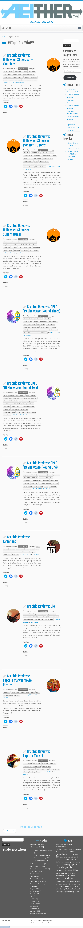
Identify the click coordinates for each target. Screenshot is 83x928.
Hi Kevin (72, 873)
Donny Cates (18, 71)
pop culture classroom (28, 406)
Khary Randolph (50, 324)
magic (63, 881)
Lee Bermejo (35, 327)
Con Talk (32, 874)
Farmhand (12, 549)
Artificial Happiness (35, 866)
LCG (73, 878)
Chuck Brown (49, 153)
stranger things (49, 619)
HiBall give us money (67, 871)
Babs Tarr (33, 475)
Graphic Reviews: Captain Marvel (36, 753)
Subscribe (70, 77)
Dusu (49, 318)
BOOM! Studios (35, 153)
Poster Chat (33, 899)
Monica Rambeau (54, 769)
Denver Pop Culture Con (30, 398)
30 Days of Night (8, 71)
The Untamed (53, 330)
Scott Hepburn (27, 772)
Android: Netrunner (72, 847)
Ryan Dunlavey (15, 409)
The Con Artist (20, 412)
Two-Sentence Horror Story (38, 914)
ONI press (14, 247)
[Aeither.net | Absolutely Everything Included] (41, 11)
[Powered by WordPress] (51, 920)
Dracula (25, 71)
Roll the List (33, 904)
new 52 (19, 406)
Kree (38, 769)
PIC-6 (32, 896)
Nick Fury (16, 695)
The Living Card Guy (40, 858)
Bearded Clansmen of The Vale (43, 850)
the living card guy (62, 891)
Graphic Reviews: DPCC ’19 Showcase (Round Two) (20, 385)
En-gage (32, 889)
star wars (70, 886)
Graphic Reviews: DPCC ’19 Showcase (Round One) (40, 465)
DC (45, 318)
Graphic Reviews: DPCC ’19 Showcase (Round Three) (41, 309)
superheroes (36, 772)
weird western (33, 80)
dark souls (75, 857)
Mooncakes (7, 247)
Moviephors (33, 894)
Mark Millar (7, 406)
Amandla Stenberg (28, 318)
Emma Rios (53, 763)
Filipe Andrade (27, 766)
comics (57, 475)
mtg (74, 881)
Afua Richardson (20, 395)
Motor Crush (34, 483)
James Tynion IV (37, 158)
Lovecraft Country (47, 158)
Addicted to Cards (35, 847)
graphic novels (7, 74)
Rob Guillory (7, 554)
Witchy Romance (34, 250)
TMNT (46, 486)
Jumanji (35, 616)
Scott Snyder (24, 409)
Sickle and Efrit (74, 884)
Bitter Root (27, 153)
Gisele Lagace (23, 242)
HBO (25, 324)
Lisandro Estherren (18, 77)
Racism (36, 161)
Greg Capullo (17, 403)
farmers (6, 549)
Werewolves (24, 250)
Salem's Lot (34, 77)
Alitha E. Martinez (31, 395)
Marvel (42, 327)
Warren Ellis (27, 333)
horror (54, 155)
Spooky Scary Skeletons (25, 247)
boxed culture (69, 854)
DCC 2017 (61, 859)
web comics (27, 489)
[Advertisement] (72, 194)
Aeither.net (39, 920)
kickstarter (26, 483)
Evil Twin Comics (13, 401)
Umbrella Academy (29, 167)
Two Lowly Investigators (41, 860)
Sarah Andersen (28, 486)
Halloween (16, 245)
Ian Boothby (24, 245)
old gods (32, 552)
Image (24, 403)
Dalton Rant (33, 876)
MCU (37, 692)
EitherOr (32, 886)
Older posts (10, 831)
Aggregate (26, 475)
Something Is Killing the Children (32, 164)
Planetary (53, 327)
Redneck (27, 77)
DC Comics (35, 478)
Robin (25, 330)
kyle (68, 878)
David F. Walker (28, 155)
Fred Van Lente (23, 401)
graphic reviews (17, 74)
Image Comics (7, 77)
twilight (19, 80)
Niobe (47, 327)
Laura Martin (27, 327)
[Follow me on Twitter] (7, 28)
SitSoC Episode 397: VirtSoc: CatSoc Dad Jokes (73, 146)
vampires (25, 80)
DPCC (5, 401)
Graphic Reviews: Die (41, 606)
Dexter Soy (45, 763)
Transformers (52, 486)
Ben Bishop (51, 475)
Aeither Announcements (37, 864)
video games (73, 891)
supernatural (7, 80)
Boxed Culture (34, 871)
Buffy (43, 153)
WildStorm (44, 333)
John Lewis (30, 403)
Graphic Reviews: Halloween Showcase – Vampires (18, 59)
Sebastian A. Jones (33, 330)
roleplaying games (28, 619)
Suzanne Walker (8, 250)
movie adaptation (8, 695)
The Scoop (33, 911)
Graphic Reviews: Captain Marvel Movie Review (17, 680)
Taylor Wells (15, 554)
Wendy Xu (17, 250)
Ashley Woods (39, 318)
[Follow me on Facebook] (10, 28)
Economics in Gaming (36, 884)
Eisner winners (28, 321)
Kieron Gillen (42, 616)
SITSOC (60, 886)
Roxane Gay (7, 409)
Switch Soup (33, 909)
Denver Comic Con (71, 859)
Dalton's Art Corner (35, 879)
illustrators (46, 480)
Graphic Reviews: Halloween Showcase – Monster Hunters (38, 140)
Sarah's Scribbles (38, 486)
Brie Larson (7, 692)
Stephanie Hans (39, 619)
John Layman (25, 552)
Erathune (35, 321)
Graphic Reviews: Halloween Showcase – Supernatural (18, 230)
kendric (60, 878)
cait (77, 854)
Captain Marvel (15, 692)
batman (6, 398)
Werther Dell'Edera (40, 167)
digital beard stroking (63, 862)
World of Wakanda (31, 412)
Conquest (69, 857)
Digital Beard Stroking (36, 881)
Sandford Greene (44, 161)
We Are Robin (35, 333)
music (78, 881)
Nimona (49, 616)
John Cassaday (41, 324)
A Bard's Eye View (35, 844)
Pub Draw (55, 483)
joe (76, 876)
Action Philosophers (9, 395)
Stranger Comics (44, 330)
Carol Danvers (37, 763)
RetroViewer (33, 901)
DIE (30, 614)
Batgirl (39, 475)
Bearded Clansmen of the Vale (38, 869)
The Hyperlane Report (40, 855)
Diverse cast (7, 242)
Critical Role (27, 478)
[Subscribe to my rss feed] (4, 28)
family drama (32, 71)
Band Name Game (63, 849)
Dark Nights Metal (14, 398)
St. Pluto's (33, 906)
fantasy (73, 862)
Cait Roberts (20, 82)
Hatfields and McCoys (28, 74)
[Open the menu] (79, 27)
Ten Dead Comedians (9, 412)
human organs (7, 552)
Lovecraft (58, 881)
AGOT (64, 847)
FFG (65, 864)
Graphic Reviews (23, 69)
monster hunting (28, 161)
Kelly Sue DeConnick (29, 769)
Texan (13, 80)
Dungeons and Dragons (39, 614)
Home (4, 37)
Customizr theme (46, 923)
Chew (37, 546)
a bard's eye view (61, 844)
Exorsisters (15, 242)
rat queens (56, 616)
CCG (57, 857)
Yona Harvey (7, 415)
